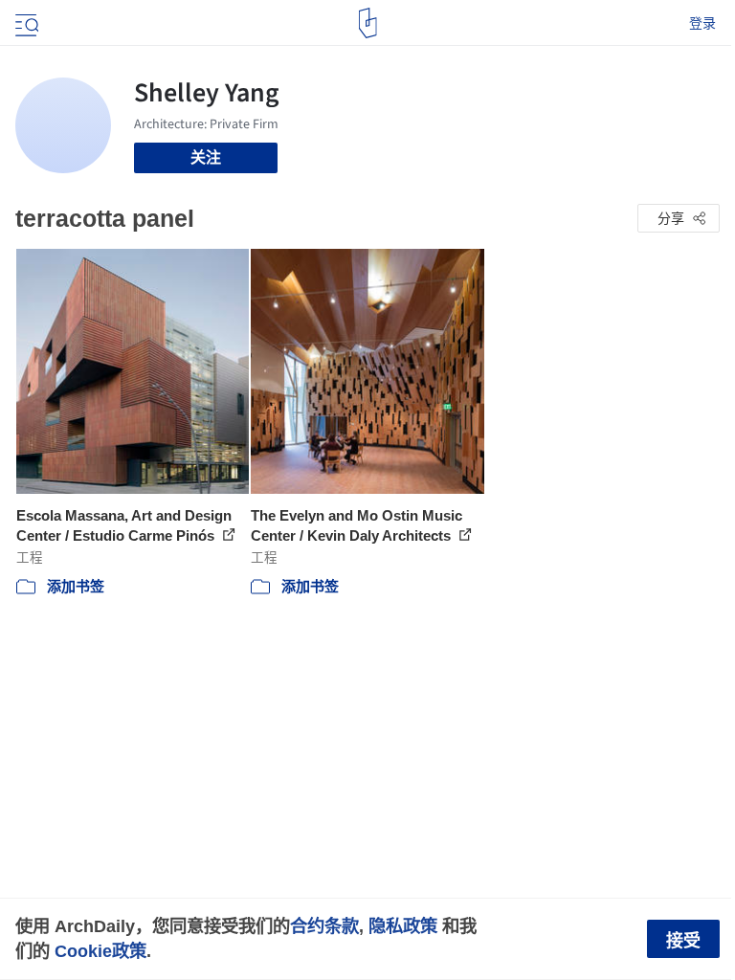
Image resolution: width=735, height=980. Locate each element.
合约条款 (324, 926)
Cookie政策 (100, 951)
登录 (702, 23)
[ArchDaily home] (368, 23)
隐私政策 (402, 926)
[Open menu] (24, 23)
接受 (683, 940)
